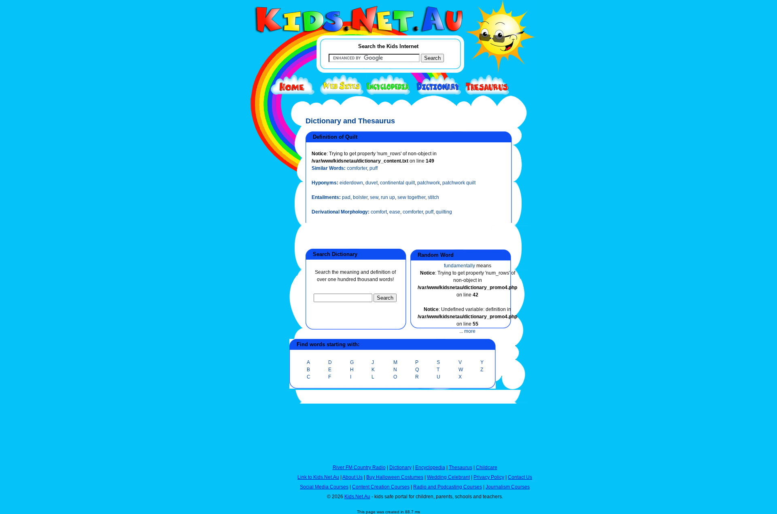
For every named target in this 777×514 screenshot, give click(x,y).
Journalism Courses (508, 487)
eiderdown (351, 183)
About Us (352, 477)
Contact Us (520, 477)
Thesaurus (460, 467)
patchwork (428, 183)
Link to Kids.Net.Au (318, 477)
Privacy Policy (488, 477)
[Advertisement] (261, 296)
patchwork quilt (459, 183)
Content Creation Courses (381, 487)
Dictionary (400, 467)
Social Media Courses (324, 487)
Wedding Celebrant (448, 477)
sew (374, 197)
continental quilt (397, 183)
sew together (411, 197)
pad (346, 197)
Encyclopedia (430, 467)
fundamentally (459, 266)
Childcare (486, 467)
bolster (360, 197)
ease (394, 212)
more (470, 331)
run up (388, 197)
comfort (379, 212)
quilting (444, 212)
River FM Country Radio (359, 467)
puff (373, 168)
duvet (371, 183)
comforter (357, 168)
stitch (433, 197)
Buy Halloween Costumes (394, 477)
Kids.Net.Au (357, 496)
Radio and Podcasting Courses (447, 487)
